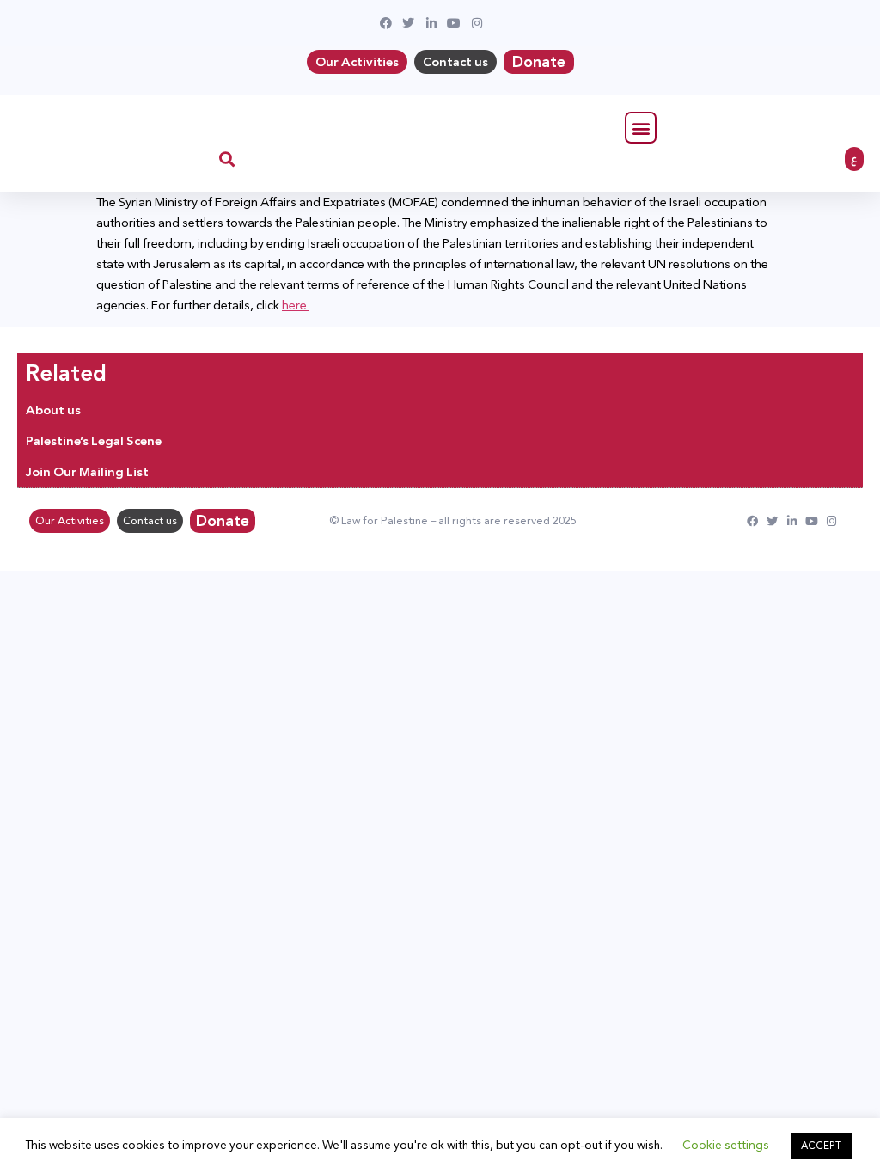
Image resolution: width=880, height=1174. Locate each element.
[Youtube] (811, 521)
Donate (538, 62)
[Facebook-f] (752, 521)
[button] (641, 128)
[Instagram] (831, 521)
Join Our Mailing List (87, 472)
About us (53, 410)
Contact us (455, 62)
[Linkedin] (792, 521)
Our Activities (357, 62)
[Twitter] (772, 521)
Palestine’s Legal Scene (94, 441)
